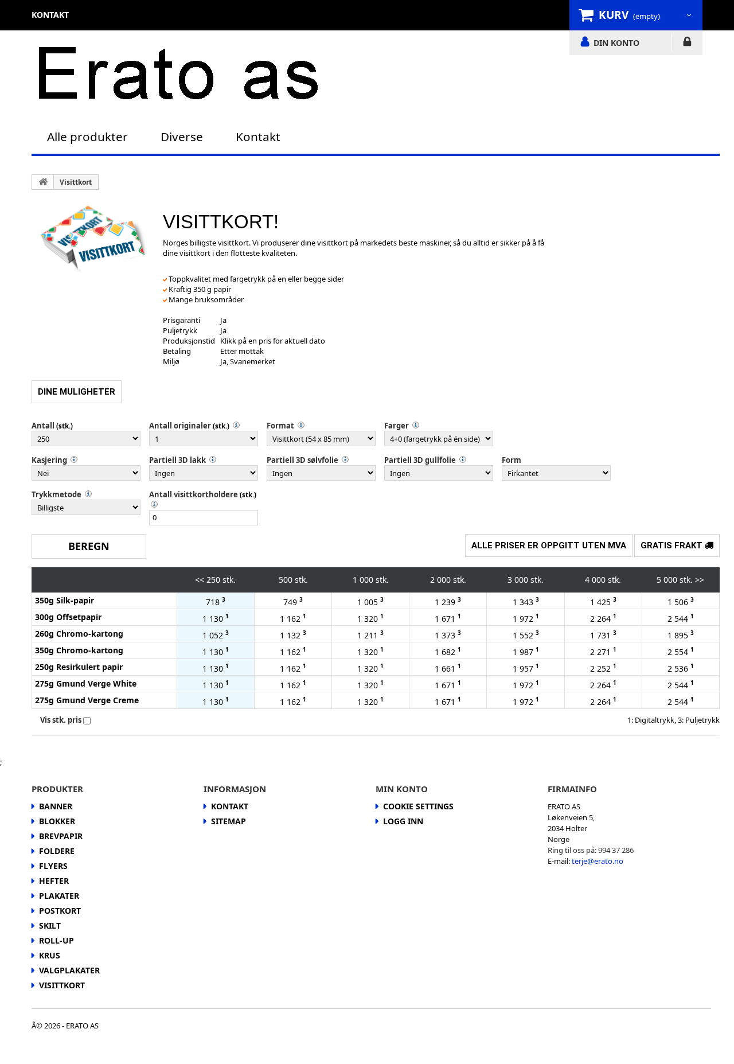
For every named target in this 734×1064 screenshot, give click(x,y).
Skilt (50, 925)
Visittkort (76, 182)
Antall (43, 425)
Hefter (54, 880)
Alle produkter (87, 136)
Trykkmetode (56, 494)
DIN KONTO (616, 42)
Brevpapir (61, 836)
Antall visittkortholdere (193, 494)
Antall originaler (180, 425)
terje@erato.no (597, 861)
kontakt (50, 14)
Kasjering (49, 460)
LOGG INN (687, 43)
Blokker (57, 821)
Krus (49, 955)
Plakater (59, 895)
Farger (396, 425)
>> (699, 579)
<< (199, 579)
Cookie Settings (418, 806)
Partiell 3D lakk (177, 460)
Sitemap (228, 821)
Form (511, 460)
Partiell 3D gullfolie (420, 460)
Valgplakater (69, 970)
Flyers (53, 865)
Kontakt (258, 136)
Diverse (182, 136)
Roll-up (56, 940)
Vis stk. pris (60, 720)
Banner (55, 806)
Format (280, 425)
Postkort (60, 910)
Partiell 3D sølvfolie (302, 460)
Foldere (57, 850)
